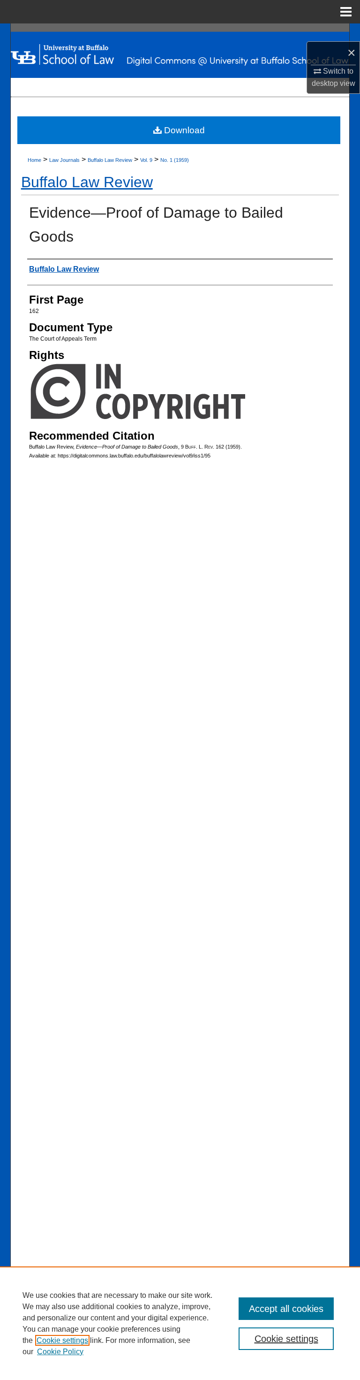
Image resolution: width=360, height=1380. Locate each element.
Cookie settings (62, 1340)
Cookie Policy (60, 1352)
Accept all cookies (286, 1309)
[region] (180, 1323)
